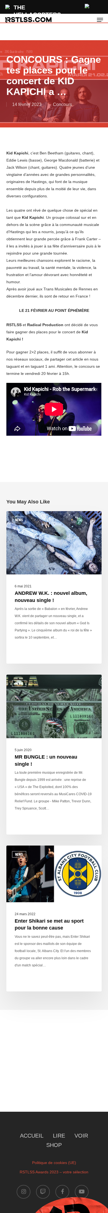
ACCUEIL (31, 1136)
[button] (100, 20)
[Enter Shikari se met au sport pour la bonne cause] (53, 918)
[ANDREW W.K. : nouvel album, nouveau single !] (53, 587)
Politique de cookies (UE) (54, 1162)
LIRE (59, 1136)
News (19, 519)
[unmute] (87, 5)
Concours (62, 104)
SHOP (54, 1145)
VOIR (81, 1136)
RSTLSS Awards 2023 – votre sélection (54, 1172)
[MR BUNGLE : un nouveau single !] (53, 755)
